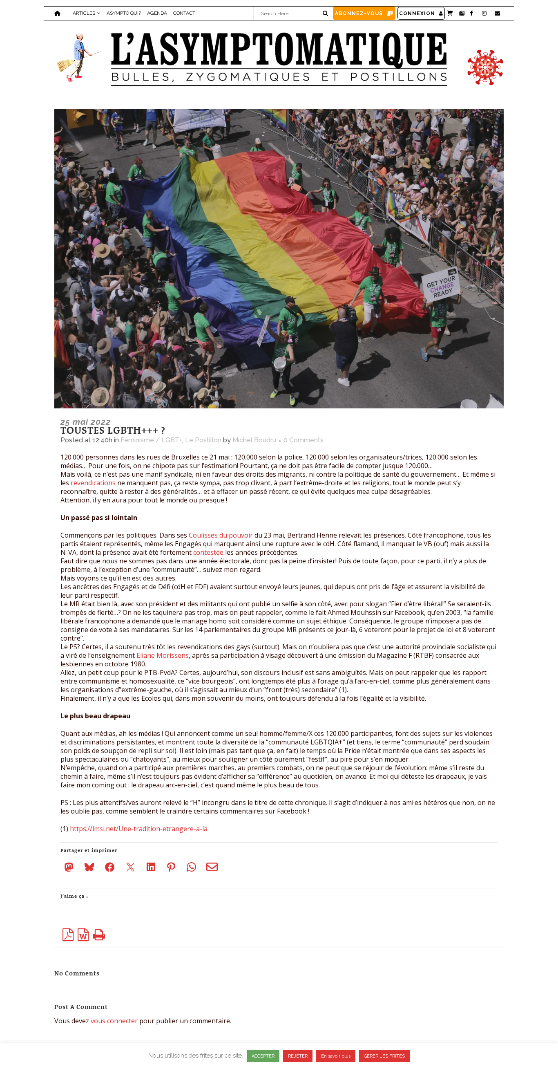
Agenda (157, 13)
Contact (184, 13)
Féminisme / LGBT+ (151, 440)
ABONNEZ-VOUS (359, 13)
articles (84, 13)
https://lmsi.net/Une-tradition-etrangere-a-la (139, 828)
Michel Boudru (254, 440)
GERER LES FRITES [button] (384, 1056)
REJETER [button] (298, 1056)
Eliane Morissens (162, 655)
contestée (209, 552)
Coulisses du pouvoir (221, 535)
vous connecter (114, 1020)
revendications (93, 482)
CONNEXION (417, 13)
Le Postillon (203, 440)
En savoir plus (335, 1056)
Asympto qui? (124, 13)
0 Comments (303, 440)
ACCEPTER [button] (263, 1056)
